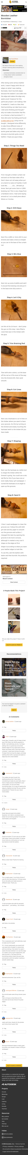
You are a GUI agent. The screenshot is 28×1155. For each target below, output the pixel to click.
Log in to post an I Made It (14, 645)
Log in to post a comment (14, 1065)
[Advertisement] (14, 8)
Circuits (4, 1092)
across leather (10, 721)
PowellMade (6, 21)
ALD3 (7, 736)
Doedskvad (9, 899)
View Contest (14, 582)
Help (3, 1121)
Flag (5, 727)
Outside (4, 1106)
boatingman (9, 873)
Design (4, 1097)
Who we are (5, 1126)
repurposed (9, 856)
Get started (5, 1119)
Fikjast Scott (9, 919)
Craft (3, 1099)
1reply (4, 767)
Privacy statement (8, 1146)
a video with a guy (7, 121)
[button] (2, 2)
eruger (8, 809)
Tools (20, 21)
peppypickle (9, 1018)
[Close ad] (25, 6)
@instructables (8, 1134)
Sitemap (4, 1124)
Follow (12, 61)
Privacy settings (19, 1146)
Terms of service (20, 1144)
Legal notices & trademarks (10, 1151)
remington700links (11, 990)
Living (3, 1104)
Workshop (14, 21)
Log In (14, 710)
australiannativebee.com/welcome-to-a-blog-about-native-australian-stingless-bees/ (14, 75)
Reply (14, 730)
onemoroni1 (9, 773)
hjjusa (7, 1041)
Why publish (5, 1116)
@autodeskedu (8, 1137)
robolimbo (9, 832)
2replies (5, 803)
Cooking (4, 1101)
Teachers (4, 1109)
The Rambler (9, 937)
